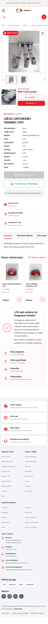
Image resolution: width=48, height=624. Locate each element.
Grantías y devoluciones (8, 466)
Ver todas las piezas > (37, 257)
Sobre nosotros (6, 456)
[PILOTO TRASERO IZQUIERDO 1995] (35, 272)
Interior (3, 517)
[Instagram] (9, 596)
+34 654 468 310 (11, 556)
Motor (3, 527)
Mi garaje (27, 486)
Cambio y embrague (31, 527)
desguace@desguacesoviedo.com (16, 563)
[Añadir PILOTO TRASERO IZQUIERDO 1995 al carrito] (42, 299)
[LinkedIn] (21, 596)
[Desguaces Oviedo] (23, 10)
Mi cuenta (28, 466)
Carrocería (28, 507)
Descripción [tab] (8, 236)
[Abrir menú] (3, 10)
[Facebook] (3, 596)
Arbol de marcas (6, 481)
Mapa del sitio (5, 471)
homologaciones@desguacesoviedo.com (19, 570)
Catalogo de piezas (30, 456)
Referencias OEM (6, 486)
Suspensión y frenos (31, 517)
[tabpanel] (24, 245)
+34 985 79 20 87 (11, 549)
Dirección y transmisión (32, 522)
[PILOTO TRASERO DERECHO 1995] (12, 272)
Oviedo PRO (28, 491)
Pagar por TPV (5, 476)
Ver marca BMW (30, 97)
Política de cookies (37, 613)
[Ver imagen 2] (23, 80)
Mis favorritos (29, 476)
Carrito (27, 481)
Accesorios (4, 507)
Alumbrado (4, 512)
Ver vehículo (30, 103)
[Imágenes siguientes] (45, 79)
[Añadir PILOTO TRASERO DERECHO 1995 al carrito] (19, 299)
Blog (2, 496)
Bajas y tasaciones (6, 461)
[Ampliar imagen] (42, 33)
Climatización (5, 522)
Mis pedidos (28, 471)
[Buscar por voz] (4, 17)
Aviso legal (5, 613)
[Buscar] (44, 17)
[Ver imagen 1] (11, 80)
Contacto (4, 491)
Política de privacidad (20, 613)
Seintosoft (18, 609)
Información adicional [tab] (24, 236)
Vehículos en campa (31, 461)
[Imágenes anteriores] (3, 79)
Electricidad (28, 512)
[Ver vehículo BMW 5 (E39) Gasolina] (8, 96)
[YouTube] (15, 596)
